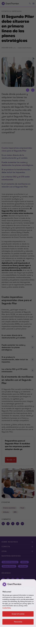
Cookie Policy (6, 608)
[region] (18, 603)
